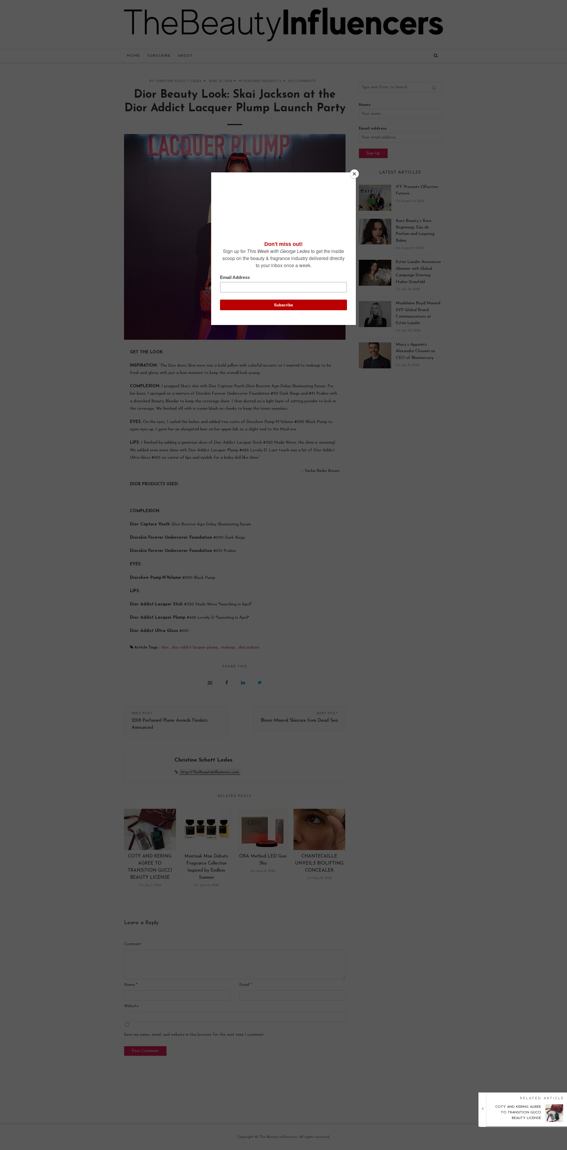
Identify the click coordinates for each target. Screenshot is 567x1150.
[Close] (354, 173)
